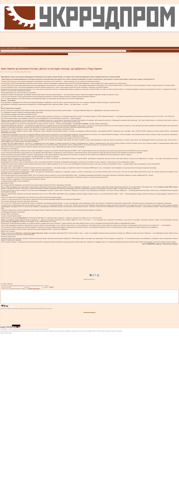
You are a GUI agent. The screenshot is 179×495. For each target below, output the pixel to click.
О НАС (26, 48)
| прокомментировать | (89, 312)
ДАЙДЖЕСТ (14, 48)
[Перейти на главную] (89, 46)
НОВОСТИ (3, 48)
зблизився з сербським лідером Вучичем (29, 233)
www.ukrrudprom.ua (31, 330)
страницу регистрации (34, 288)
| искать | (129, 51)
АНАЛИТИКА (8, 48)
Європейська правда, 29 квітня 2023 (22, 71)
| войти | (51, 287)
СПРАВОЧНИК (21, 48)
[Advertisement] (22, 58)
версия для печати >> (89, 279)
